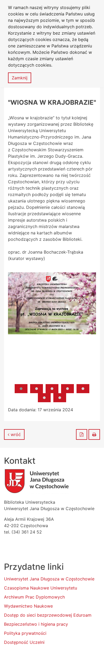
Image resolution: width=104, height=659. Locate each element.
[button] (21, 388)
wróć (15, 434)
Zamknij (19, 77)
